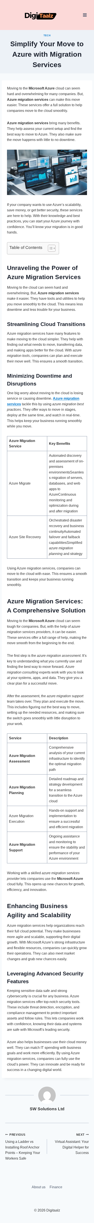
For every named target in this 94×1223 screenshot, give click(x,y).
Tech (47, 35)
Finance (56, 1187)
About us (38, 1187)
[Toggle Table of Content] (49, 248)
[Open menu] (85, 15)
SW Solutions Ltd (47, 1109)
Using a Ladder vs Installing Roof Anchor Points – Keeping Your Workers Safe (22, 1146)
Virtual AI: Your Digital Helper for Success (72, 1144)
